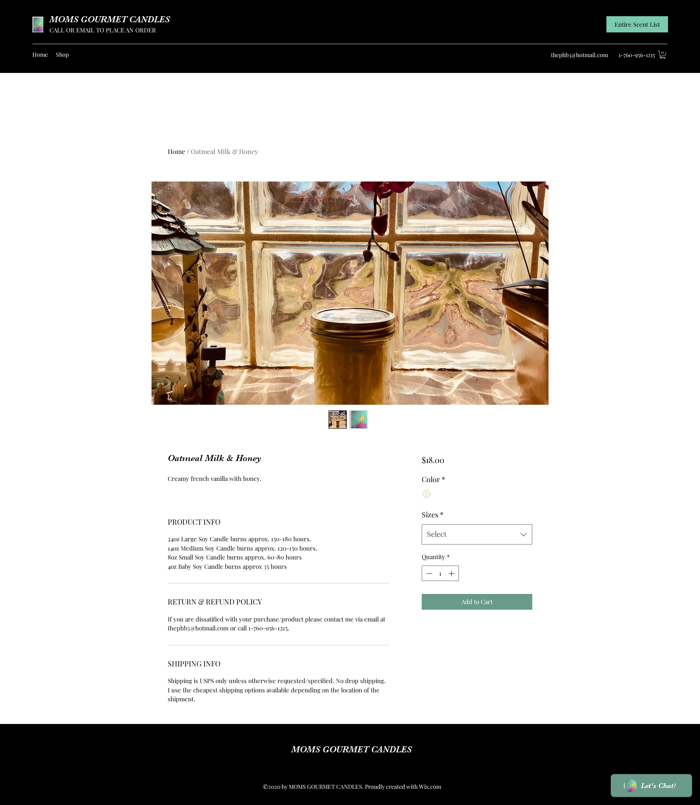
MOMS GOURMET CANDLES (109, 19)
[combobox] (477, 534)
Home (176, 151)
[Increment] (452, 573)
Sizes (433, 514)
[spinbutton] (440, 573)
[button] (663, 55)
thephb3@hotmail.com (579, 55)
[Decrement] (428, 573)
